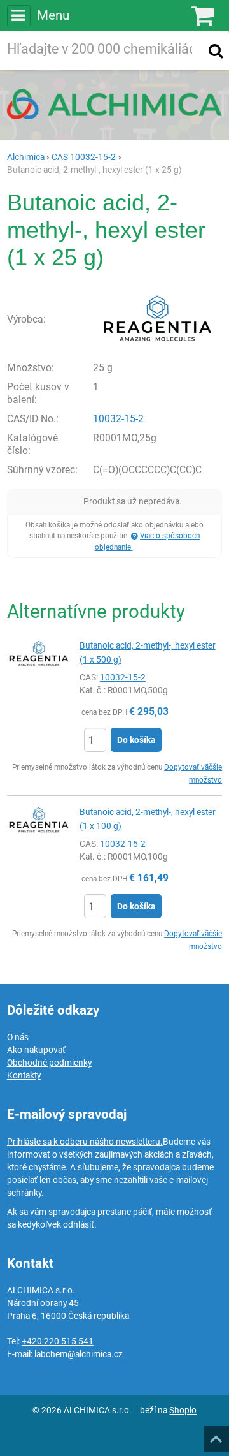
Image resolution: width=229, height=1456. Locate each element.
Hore (215, 1435)
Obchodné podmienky (49, 1062)
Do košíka (136, 740)
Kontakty (24, 1075)
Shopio (183, 1410)
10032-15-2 (118, 419)
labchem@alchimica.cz (78, 1354)
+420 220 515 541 (58, 1341)
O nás (18, 1037)
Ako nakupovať (36, 1050)
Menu (53, 15)
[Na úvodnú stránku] (114, 104)
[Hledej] (215, 50)
